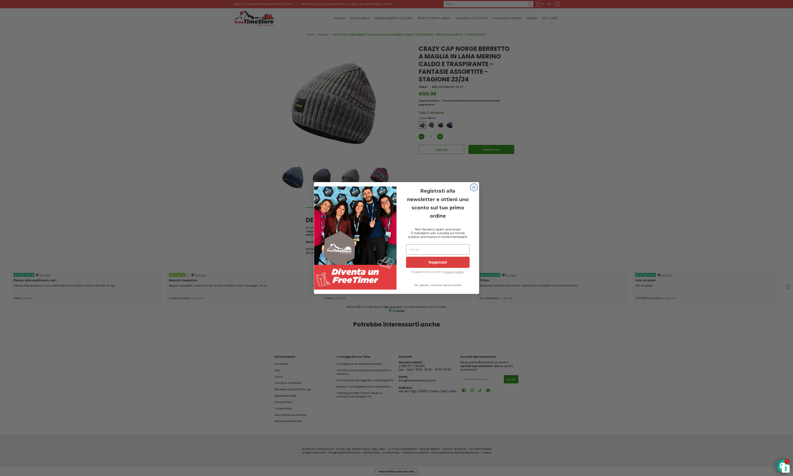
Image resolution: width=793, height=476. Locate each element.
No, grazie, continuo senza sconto (438, 285)
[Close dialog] (473, 187)
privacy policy (454, 272)
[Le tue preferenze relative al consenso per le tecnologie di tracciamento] (786, 469)
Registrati (438, 262)
